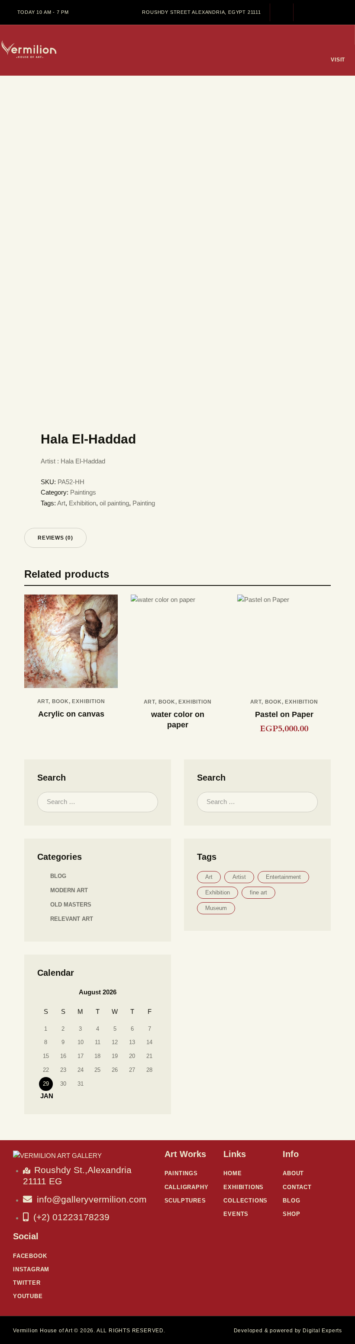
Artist (239, 877)
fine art (258, 892)
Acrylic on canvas (71, 714)
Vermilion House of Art (43, 1331)
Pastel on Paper (284, 714)
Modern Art (69, 890)
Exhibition (82, 503)
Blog (58, 876)
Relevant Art (71, 919)
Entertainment (283, 877)
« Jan (44, 1096)
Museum (216, 908)
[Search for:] (97, 801)
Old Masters (70, 904)
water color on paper (177, 719)
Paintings (83, 492)
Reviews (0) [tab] (55, 538)
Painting (143, 503)
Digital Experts (322, 1331)
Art (61, 503)
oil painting (114, 503)
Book (60, 701)
